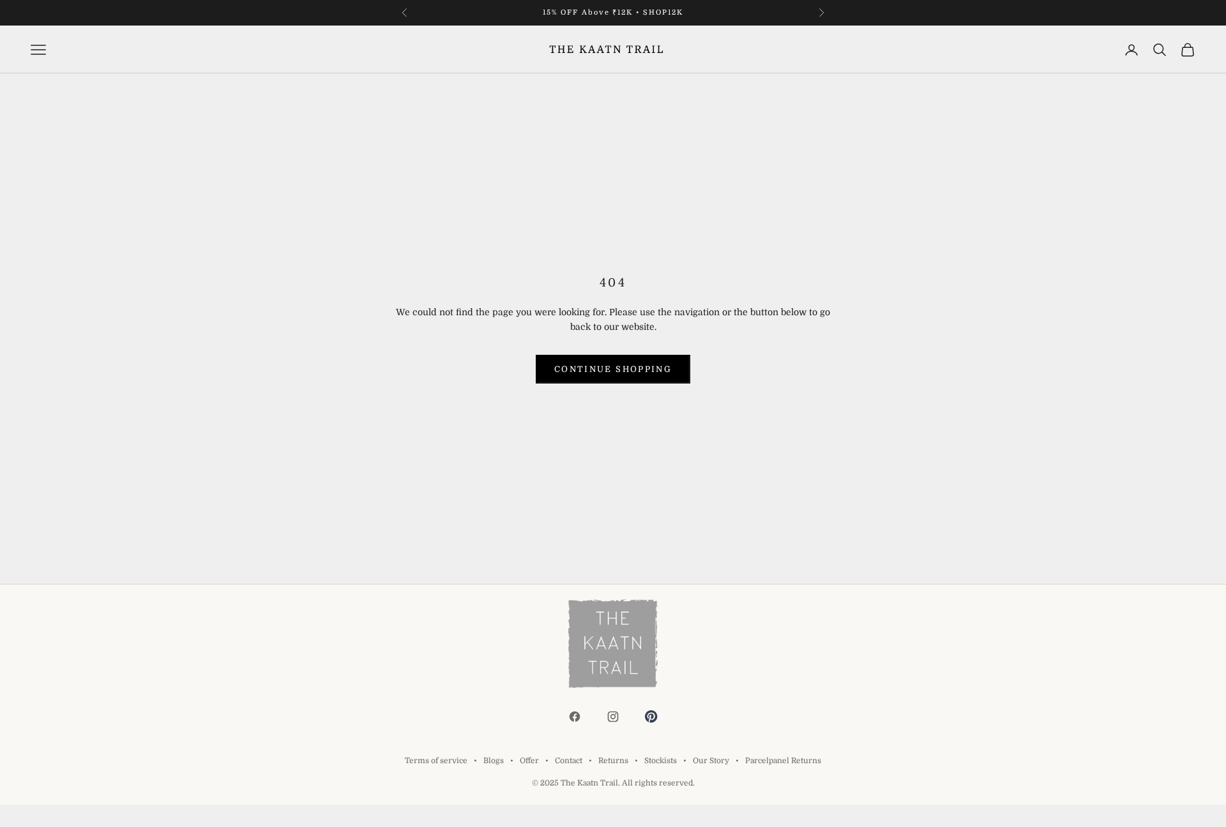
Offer (529, 760)
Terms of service (436, 760)
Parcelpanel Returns (783, 760)
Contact (568, 760)
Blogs (493, 760)
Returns (613, 760)
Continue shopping (613, 369)
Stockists (660, 760)
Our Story (711, 760)
